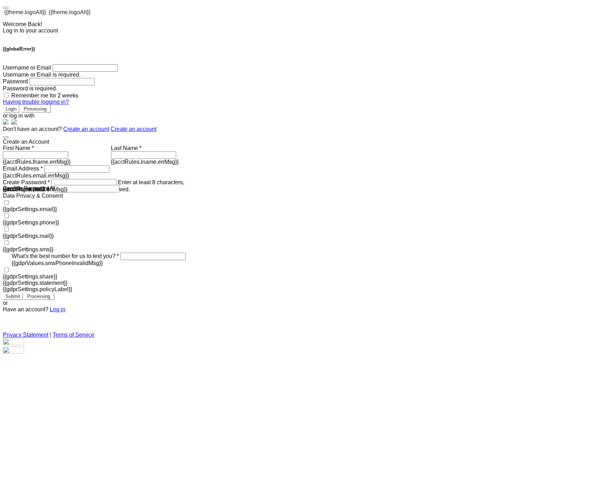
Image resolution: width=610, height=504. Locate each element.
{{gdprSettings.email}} (30, 209)
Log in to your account (30, 31)
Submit (13, 296)
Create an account (86, 129)
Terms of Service (73, 335)
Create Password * (26, 182)
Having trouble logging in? (36, 102)
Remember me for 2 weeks (44, 95)
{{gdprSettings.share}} (30, 277)
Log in (57, 309)
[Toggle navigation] (5, 8)
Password (15, 81)
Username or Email (27, 68)
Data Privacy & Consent (33, 196)
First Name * (18, 148)
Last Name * (126, 148)
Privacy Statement (25, 335)
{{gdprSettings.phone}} (31, 223)
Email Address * (23, 169)
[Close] (5, 137)
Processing (36, 109)
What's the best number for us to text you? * (65, 256)
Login (11, 109)
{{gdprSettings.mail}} (28, 236)
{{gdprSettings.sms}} (28, 249)
